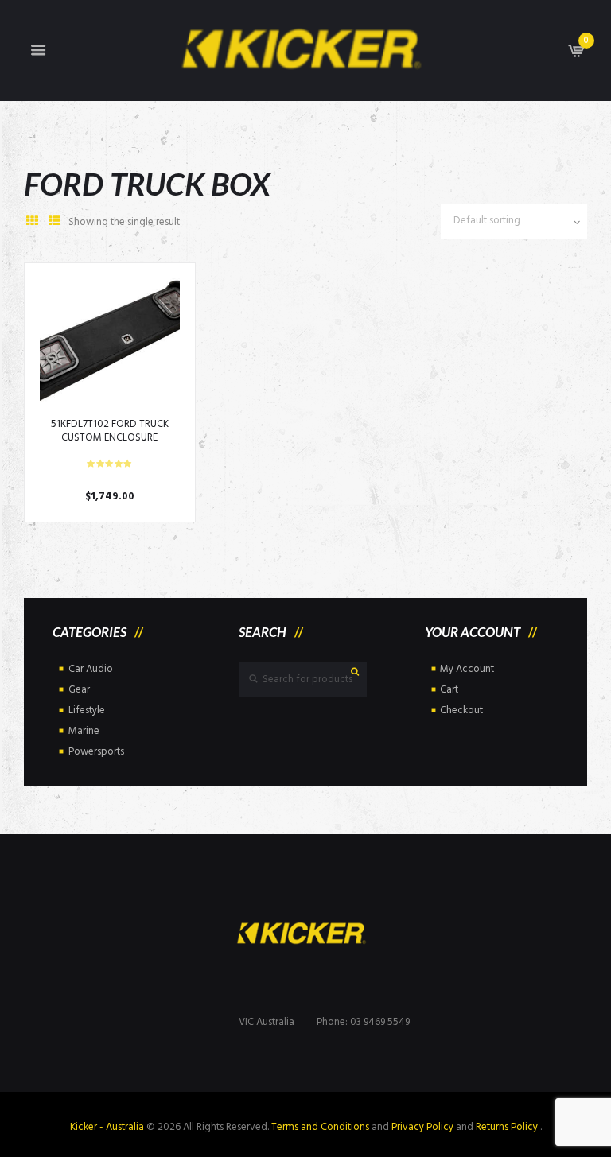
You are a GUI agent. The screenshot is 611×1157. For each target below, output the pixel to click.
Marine (83, 731)
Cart (449, 689)
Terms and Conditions (320, 1127)
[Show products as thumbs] (32, 222)
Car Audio (90, 669)
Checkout (461, 710)
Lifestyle (86, 710)
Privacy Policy (422, 1127)
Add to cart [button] (109, 347)
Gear (79, 689)
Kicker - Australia (107, 1127)
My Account (467, 669)
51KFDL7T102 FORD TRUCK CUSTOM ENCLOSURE (110, 431)
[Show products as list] (54, 222)
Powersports (96, 752)
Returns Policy (508, 1127)
